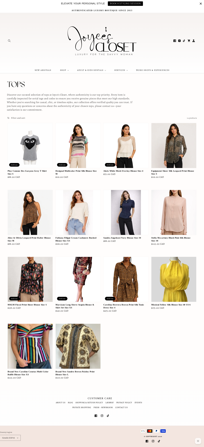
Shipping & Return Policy (89, 402)
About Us (60, 402)
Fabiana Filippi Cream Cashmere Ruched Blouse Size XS (76, 239)
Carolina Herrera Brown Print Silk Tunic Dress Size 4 (123, 306)
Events (138, 402)
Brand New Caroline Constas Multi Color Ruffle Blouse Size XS (28, 373)
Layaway (109, 402)
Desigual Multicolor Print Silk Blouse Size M (76, 172)
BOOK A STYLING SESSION (125, 3)
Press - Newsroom (103, 407)
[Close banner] (201, 3)
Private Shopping (81, 407)
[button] (9, 41)
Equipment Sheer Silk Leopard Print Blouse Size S (172, 172)
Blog (70, 402)
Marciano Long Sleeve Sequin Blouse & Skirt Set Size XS (75, 306)
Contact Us (121, 407)
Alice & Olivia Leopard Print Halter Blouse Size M (29, 239)
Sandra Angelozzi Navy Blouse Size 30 (122, 238)
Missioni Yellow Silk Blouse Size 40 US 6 (171, 305)
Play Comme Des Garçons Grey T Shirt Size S (27, 172)
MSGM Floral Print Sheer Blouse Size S (27, 305)
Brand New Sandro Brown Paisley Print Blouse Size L (75, 373)
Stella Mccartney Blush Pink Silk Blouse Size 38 (170, 239)
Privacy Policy (124, 402)
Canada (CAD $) (8, 438)
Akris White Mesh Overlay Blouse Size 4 (123, 171)
